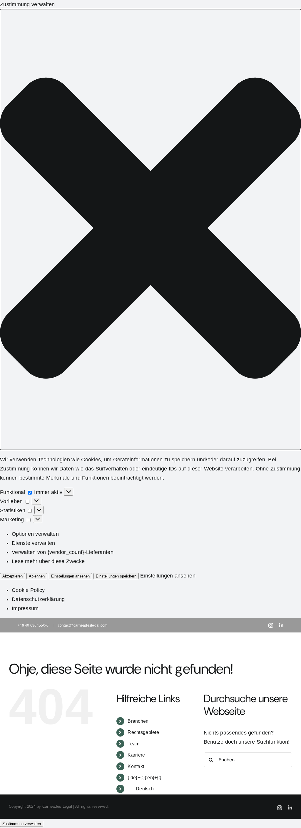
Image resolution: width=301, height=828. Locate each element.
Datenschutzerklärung (38, 599)
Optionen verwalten (35, 534)
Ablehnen (37, 576)
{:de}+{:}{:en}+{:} (144, 777)
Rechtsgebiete (143, 732)
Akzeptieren (12, 576)
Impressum (25, 608)
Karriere (136, 754)
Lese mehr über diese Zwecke (48, 561)
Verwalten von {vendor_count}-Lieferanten (62, 552)
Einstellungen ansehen (70, 576)
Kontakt (136, 766)
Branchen (138, 721)
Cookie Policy (28, 590)
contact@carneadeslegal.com (83, 625)
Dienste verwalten (33, 543)
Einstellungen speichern (116, 576)
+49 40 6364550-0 (33, 625)
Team (133, 743)
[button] (150, 229)
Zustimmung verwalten (21, 824)
